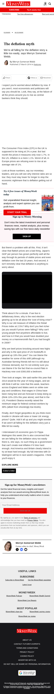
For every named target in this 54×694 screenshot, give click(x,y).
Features (37, 64)
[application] (27, 289)
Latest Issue (27, 585)
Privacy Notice (32, 520)
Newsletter (47, 78)
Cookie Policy (27, 656)
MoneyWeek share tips (14, 612)
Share (8, 78)
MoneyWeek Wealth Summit (40, 596)
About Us (27, 640)
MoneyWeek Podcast (14, 596)
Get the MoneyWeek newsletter (39, 580)
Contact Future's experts (27, 644)
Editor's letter (9, 471)
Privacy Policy (27, 652)
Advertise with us (27, 660)
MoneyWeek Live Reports (27, 600)
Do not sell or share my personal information (27, 664)
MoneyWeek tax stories (27, 616)
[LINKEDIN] (22, 549)
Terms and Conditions (27, 648)
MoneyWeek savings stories (40, 612)
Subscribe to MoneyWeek (14, 580)
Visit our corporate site (35, 684)
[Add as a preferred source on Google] (27, 673)
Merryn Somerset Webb (24, 61)
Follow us (34, 78)
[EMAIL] (26, 549)
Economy (7, 32)
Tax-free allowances (25, 14)
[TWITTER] (18, 549)
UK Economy (19, 32)
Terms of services (30, 518)
